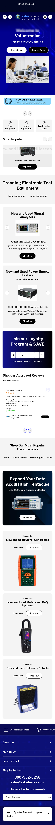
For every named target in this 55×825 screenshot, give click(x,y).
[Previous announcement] (5, 6)
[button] (50, 17)
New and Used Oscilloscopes (27, 160)
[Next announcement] (50, 6)
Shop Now (26, 167)
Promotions (16, 50)
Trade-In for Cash (44, 127)
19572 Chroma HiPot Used (21, 416)
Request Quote (38, 50)
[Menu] (5, 17)
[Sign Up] (49, 797)
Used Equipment (26, 127)
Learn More (18, 547)
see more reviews (11, 380)
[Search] (10, 17)
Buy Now (45, 416)
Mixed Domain (20, 457)
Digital (6, 457)
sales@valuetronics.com (27, 782)
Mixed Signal (37, 457)
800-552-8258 (27, 777)
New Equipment (10, 127)
